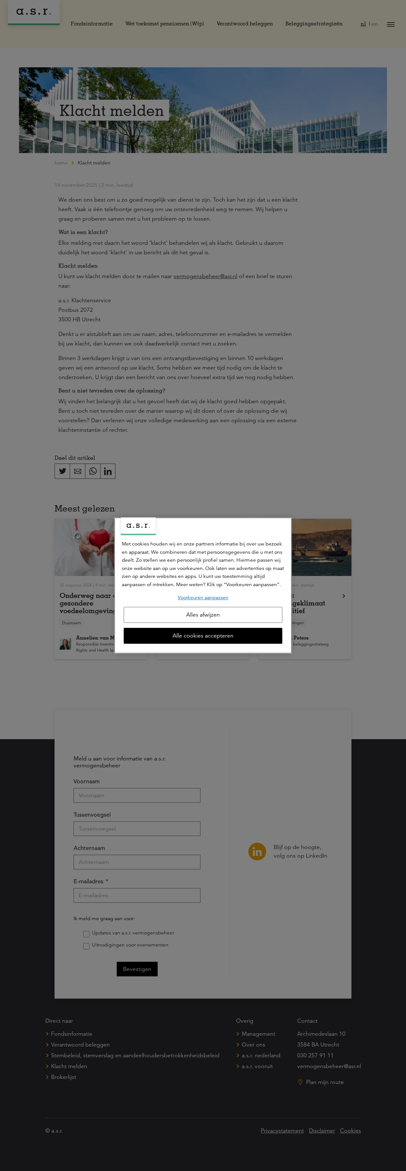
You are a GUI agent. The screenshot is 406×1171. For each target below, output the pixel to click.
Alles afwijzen (203, 615)
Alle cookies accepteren (203, 635)
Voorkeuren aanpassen (203, 597)
